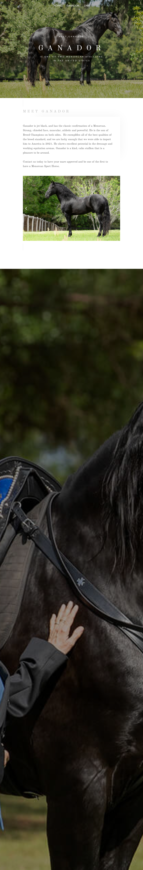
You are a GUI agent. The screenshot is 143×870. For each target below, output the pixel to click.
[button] (26, 208)
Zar (86, 5)
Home (57, 5)
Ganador (72, 5)
